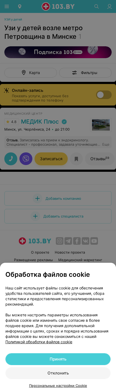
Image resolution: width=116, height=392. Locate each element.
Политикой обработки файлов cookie (38, 342)
